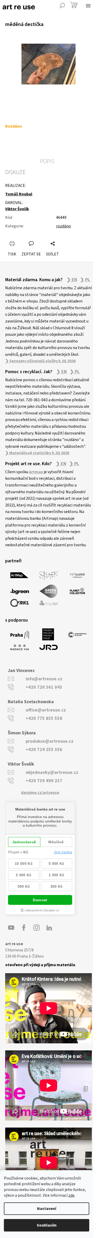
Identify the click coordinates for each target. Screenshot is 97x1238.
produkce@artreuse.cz (49, 741)
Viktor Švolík (17, 209)
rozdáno (63, 226)
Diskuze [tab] (15, 172)
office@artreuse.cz (46, 710)
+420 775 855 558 (44, 718)
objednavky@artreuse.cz (52, 772)
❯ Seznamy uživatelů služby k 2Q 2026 (40, 361)
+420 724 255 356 (44, 749)
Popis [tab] (47, 161)
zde (71, 1195)
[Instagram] (36, 928)
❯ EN (72, 279)
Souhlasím (47, 1225)
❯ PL (85, 279)
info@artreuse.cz (44, 679)
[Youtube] (11, 928)
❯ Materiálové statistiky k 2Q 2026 (37, 453)
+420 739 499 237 (44, 781)
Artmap (36, 472)
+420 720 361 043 (44, 687)
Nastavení (46, 1208)
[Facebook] (24, 928)
